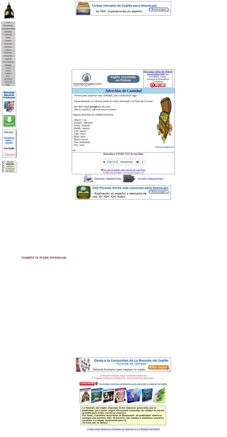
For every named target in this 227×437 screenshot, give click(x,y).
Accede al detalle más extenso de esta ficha (124, 170)
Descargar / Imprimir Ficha (108, 178)
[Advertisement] (123, 39)
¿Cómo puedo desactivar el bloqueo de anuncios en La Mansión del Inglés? (123, 429)
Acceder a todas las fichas (150, 178)
